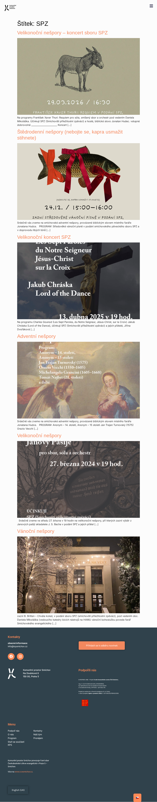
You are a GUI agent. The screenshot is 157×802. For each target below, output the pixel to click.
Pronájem (38, 738)
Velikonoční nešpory (39, 435)
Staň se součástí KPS (16, 743)
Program (12, 738)
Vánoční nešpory (35, 531)
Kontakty (37, 730)
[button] (151, 6)
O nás (11, 734)
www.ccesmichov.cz (24, 772)
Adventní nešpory (36, 336)
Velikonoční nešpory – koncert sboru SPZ (62, 32)
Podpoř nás (13, 730)
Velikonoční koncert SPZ (44, 237)
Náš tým (37, 734)
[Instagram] (20, 656)
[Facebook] (11, 656)
